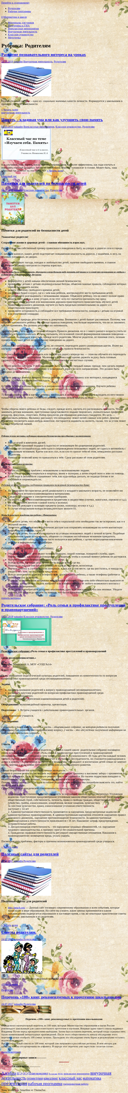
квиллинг (51, 1078)
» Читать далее (9, 109)
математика (92, 1078)
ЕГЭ (19, 1073)
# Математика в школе (14, 17)
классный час (9, 176)
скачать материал (11, 598)
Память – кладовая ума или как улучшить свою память (52, 120)
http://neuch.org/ (16, 907)
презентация (14, 1083)
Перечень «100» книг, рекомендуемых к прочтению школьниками (61, 997)
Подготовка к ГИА (19, 25)
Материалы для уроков (21, 22)
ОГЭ (25, 1073)
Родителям (14, 8)
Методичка (14, 37)
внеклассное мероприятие (77, 1073)
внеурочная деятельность (15, 112)
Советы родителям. (18, 932)
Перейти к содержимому (15, 2)
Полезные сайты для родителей (30, 854)
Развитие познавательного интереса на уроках (43, 54)
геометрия (35, 1078)
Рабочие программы (19, 11)
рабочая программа (45, 1083)
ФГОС (60, 1074)
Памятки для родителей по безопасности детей (43, 183)
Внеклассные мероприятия (23, 28)
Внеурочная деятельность (22, 31)
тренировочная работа (75, 1084)
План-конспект (38, 1073)
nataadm (18, 61)
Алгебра (8, 1073)
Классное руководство (21, 34)
